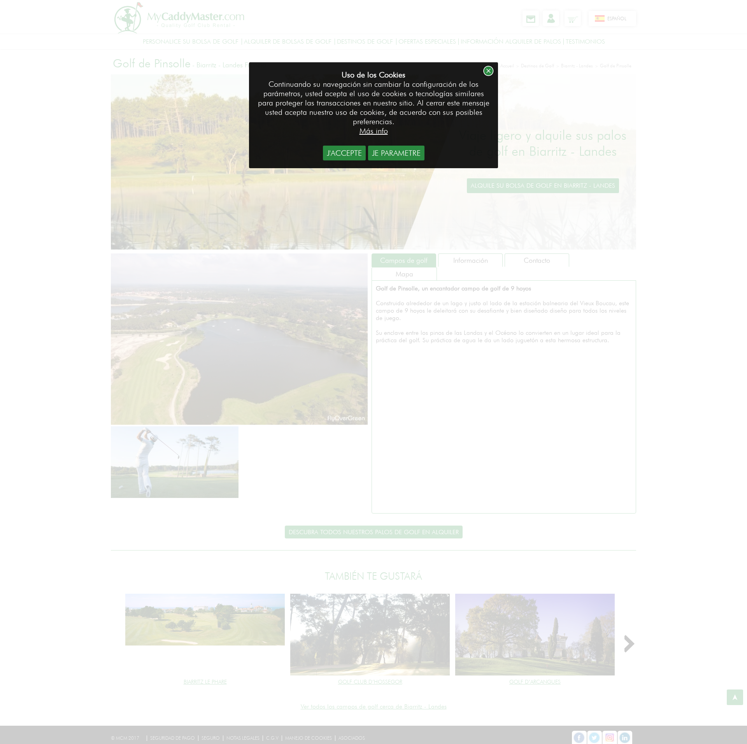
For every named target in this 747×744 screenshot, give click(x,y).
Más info (373, 130)
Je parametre (396, 153)
